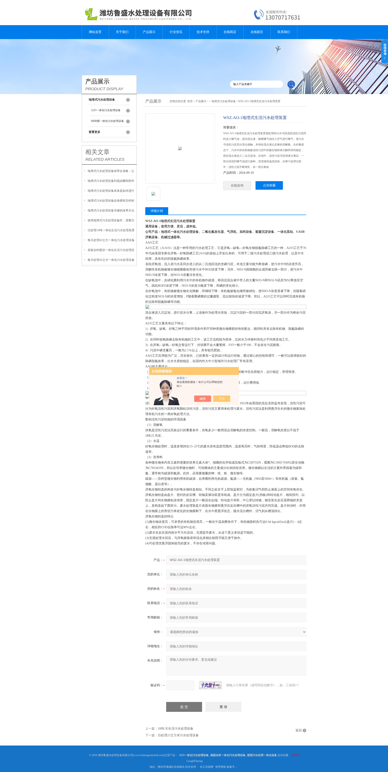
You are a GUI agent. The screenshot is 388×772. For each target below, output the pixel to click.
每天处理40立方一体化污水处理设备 (111, 260)
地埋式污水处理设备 (224, 101)
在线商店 (230, 32)
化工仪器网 (206, 766)
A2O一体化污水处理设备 (106, 110)
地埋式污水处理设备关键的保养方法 (111, 210)
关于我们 (122, 32)
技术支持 (203, 32)
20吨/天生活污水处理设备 (175, 728)
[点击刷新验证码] (210, 685)
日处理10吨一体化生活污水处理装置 (111, 230)
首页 (190, 101)
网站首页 (95, 32)
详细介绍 (156, 211)
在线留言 (257, 32)
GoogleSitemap (194, 761)
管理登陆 (220, 766)
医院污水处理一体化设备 (262, 755)
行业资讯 (176, 32)
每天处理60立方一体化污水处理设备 (111, 240)
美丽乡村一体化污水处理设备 (227, 755)
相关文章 (97, 152)
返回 (298, 730)
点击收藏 (269, 185)
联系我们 (284, 32)
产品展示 (149, 32)
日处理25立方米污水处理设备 (178, 735)
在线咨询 (237, 185)
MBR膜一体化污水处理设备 (107, 121)
